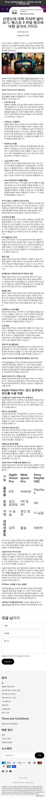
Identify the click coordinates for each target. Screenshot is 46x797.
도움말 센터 (6, 709)
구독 (39, 755)
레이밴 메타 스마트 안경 (11, 690)
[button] (41, 796)
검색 (3, 735)
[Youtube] (10, 771)
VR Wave (9, 362)
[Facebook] (3, 771)
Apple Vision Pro (8, 687)
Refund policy (7, 742)
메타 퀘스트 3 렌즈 (9, 694)
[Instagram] (6, 771)
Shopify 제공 (29, 782)
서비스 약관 (6, 739)
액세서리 (5, 705)
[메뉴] (2, 9)
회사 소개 (5, 713)
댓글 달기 (8, 661)
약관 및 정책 (23, 778)
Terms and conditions (10, 724)
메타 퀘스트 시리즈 (9, 698)
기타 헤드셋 (6, 701)
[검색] (7, 9)
